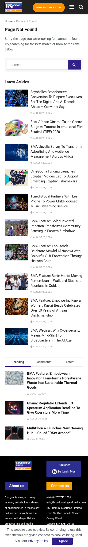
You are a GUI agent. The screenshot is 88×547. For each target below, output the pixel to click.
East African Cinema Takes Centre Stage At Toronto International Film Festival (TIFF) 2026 (57, 127)
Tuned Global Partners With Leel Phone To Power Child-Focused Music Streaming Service (54, 201)
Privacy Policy (38, 541)
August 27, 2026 (42, 346)
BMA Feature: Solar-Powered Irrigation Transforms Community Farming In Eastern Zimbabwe (55, 226)
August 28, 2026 (42, 113)
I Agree (62, 541)
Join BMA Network (49, 7)
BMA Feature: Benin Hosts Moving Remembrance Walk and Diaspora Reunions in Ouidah (56, 281)
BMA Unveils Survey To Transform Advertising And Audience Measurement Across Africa (56, 151)
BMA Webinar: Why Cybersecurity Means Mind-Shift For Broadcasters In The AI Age (55, 335)
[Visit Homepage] (13, 7)
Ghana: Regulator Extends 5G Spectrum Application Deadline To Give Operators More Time (53, 408)
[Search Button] (81, 7)
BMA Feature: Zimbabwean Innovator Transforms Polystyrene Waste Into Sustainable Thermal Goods (54, 380)
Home (8, 21)
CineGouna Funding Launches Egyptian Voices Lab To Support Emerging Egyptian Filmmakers (54, 176)
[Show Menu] (71, 7)
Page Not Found (26, 21)
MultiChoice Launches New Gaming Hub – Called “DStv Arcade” (55, 430)
